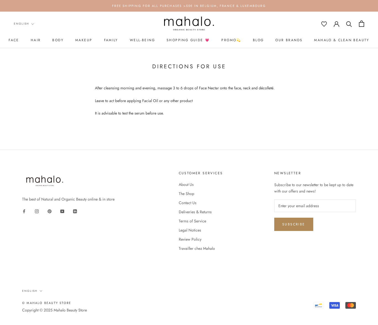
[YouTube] (62, 211)
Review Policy (190, 239)
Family (111, 40)
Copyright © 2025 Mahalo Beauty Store (54, 310)
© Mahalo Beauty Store (46, 303)
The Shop (186, 193)
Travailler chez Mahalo (197, 248)
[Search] (349, 24)
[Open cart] (361, 23)
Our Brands (288, 40)
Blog (258, 40)
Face (14, 40)
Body (58, 40)
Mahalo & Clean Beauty (341, 40)
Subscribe (293, 224)
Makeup (83, 40)
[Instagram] (37, 211)
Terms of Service (192, 221)
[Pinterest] (49, 211)
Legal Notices (190, 230)
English (21, 24)
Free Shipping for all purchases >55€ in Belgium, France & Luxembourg (189, 6)
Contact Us (187, 203)
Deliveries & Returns (195, 212)
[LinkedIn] (75, 211)
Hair (36, 40)
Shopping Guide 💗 (188, 40)
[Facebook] (24, 211)
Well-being (142, 40)
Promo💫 (231, 40)
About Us (186, 184)
